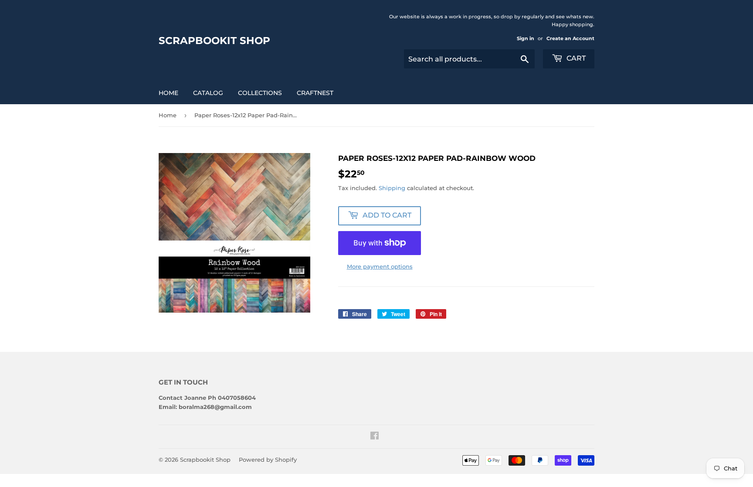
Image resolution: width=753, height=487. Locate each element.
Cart (575, 58)
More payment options (380, 266)
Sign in (525, 38)
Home (168, 93)
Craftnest (315, 93)
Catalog (208, 93)
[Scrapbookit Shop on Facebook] (374, 436)
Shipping (392, 187)
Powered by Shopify (268, 459)
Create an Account (570, 38)
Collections (260, 93)
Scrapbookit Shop (214, 40)
